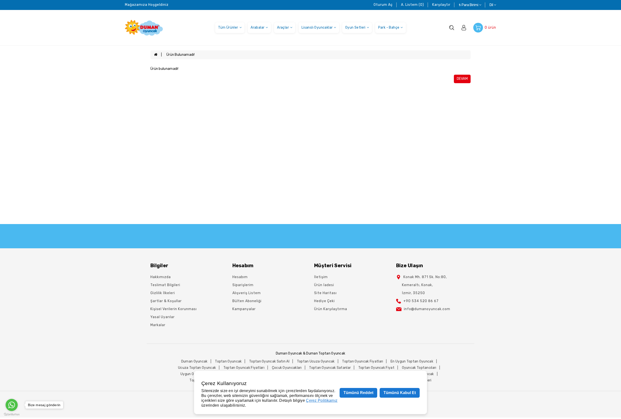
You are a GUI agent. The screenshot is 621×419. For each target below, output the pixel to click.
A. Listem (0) (412, 5)
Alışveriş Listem (246, 293)
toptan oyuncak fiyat (376, 368)
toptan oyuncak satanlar (330, 368)
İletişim (321, 277)
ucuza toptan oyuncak (197, 368)
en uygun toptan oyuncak (412, 361)
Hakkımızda (160, 277)
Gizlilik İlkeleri (162, 293)
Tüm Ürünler (228, 27)
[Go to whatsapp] (12, 405)
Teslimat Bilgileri (165, 285)
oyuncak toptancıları (419, 368)
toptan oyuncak (228, 361)
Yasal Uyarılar (162, 317)
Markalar (157, 325)
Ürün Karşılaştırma (330, 309)
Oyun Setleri (355, 27)
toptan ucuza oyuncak (316, 361)
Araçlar (283, 27)
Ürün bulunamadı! (180, 55)
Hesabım (240, 277)
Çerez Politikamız (321, 400)
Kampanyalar (244, 309)
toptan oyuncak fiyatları (362, 361)
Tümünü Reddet (358, 393)
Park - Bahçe (389, 27)
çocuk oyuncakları (287, 368)
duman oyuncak (194, 361)
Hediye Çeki (324, 301)
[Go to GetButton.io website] (11, 414)
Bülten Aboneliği (246, 301)
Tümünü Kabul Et (400, 393)
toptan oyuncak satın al (269, 361)
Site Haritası (325, 293)
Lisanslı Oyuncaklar (317, 27)
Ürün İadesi (324, 285)
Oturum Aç (383, 5)
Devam (462, 79)
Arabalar (257, 27)
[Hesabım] (463, 27)
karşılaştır (441, 5)
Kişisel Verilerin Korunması (173, 309)
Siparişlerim (242, 285)
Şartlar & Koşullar (166, 301)
